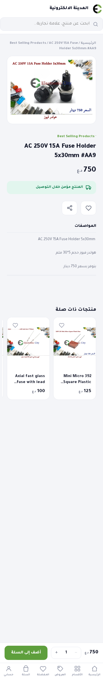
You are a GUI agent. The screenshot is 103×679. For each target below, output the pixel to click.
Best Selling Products (28, 43)
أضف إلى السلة (26, 653)
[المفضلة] (88, 208)
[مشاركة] (69, 208)
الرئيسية (88, 43)
